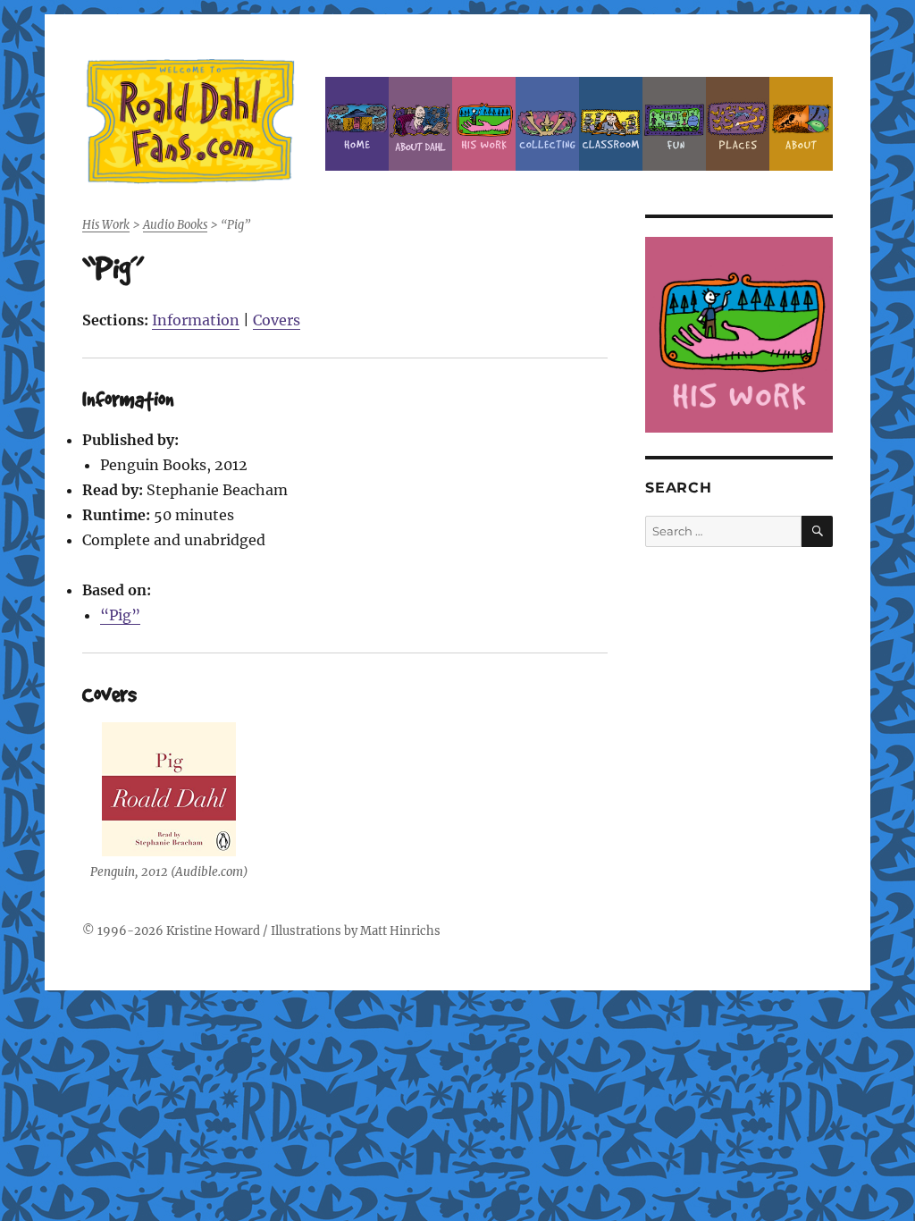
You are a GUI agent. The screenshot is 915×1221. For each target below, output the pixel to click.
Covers (276, 320)
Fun (674, 124)
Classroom (610, 124)
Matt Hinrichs (400, 931)
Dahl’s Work (484, 124)
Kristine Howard (213, 931)
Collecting (547, 124)
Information (195, 320)
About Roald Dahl (420, 124)
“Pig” (120, 615)
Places (737, 124)
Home (357, 124)
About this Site (801, 124)
